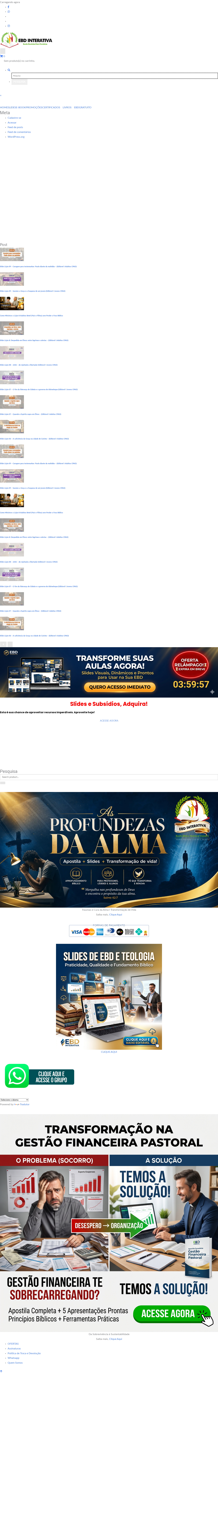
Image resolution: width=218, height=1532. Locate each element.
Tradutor (25, 1104)
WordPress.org (16, 137)
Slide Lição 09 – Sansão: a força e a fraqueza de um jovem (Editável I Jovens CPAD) (32, 291)
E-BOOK (21, 107)
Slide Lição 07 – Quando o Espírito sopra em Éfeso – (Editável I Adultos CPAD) (30, 414)
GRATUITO (85, 107)
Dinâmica (6, 762)
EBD (76, 107)
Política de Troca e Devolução (24, 1353)
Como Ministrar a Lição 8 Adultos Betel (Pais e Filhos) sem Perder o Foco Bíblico (31, 316)
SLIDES (12, 107)
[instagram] (9, 26)
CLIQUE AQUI (109, 1052)
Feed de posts (15, 127)
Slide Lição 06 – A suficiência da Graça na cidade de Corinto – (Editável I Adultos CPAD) (34, 439)
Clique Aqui (115, 914)
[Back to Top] (1, 1371)
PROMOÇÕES (34, 107)
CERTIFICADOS (51, 107)
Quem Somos (15, 1363)
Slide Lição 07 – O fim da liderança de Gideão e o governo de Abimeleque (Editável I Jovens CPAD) (39, 389)
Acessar (12, 122)
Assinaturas (14, 1348)
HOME (4, 107)
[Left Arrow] (3, 644)
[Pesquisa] (9, 70)
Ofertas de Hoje (10, 745)
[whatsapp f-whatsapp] (9, 11)
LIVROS (67, 107)
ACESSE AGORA (109, 720)
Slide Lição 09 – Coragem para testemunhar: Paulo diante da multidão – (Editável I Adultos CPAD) (38, 266)
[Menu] (2, 51)
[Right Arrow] (10, 644)
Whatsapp (13, 1358)
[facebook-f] (8, 7)
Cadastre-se (14, 118)
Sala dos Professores (14, 754)
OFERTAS (13, 1344)
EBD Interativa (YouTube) (17, 737)
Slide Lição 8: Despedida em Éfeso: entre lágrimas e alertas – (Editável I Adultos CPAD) (34, 340)
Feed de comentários (19, 132)
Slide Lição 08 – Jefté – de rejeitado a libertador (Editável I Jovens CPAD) (28, 365)
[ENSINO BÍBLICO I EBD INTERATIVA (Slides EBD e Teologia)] (109, 672)
